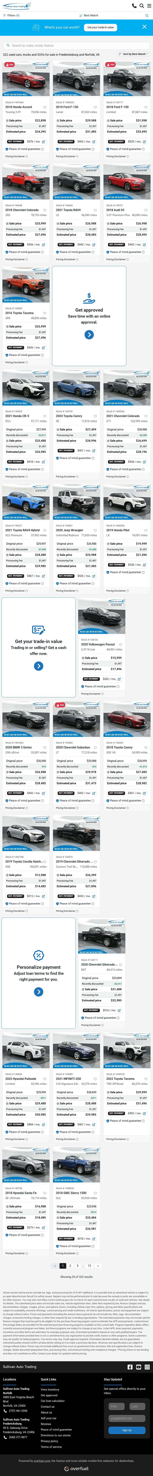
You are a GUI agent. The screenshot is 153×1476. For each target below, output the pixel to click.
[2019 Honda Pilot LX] (127, 502)
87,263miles (89, 112)
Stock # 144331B (115, 1074)
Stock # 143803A (65, 1188)
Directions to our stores (56, 1435)
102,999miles (139, 421)
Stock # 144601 (64, 525)
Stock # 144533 (13, 1074)
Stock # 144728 (13, 1188)
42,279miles (89, 1084)
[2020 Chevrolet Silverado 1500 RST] (101, 936)
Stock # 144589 (64, 1074)
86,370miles (140, 1084)
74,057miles (140, 535)
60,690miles (140, 215)
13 (89, 1266)
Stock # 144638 (13, 205)
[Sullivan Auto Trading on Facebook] (128, 1367)
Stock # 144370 (64, 857)
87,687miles (140, 112)
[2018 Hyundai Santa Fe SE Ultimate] (26, 1164)
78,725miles (39, 215)
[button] (134, 5)
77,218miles (89, 752)
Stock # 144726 (89, 639)
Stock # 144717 (114, 102)
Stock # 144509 (13, 308)
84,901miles (114, 649)
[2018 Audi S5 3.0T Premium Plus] (127, 181)
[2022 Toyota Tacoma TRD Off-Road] (127, 1050)
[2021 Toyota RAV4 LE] (76, 181)
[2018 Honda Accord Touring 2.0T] (26, 78)
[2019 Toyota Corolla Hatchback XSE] (26, 833)
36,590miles (89, 215)
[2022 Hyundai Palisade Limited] (26, 1050)
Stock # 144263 (13, 411)
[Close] (144, 26)
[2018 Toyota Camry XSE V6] (127, 719)
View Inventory (50, 1389)
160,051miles (38, 866)
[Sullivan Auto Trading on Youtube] (137, 1367)
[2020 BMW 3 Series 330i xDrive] (26, 719)
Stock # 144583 (64, 742)
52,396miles (39, 1084)
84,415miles (114, 969)
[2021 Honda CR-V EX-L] (26, 387)
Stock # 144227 (13, 525)
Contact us (47, 1406)
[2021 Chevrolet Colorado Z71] (127, 387)
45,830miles (39, 318)
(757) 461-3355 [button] (18, 1410)
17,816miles (89, 421)
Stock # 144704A (14, 102)
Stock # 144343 (114, 742)
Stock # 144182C (14, 742)
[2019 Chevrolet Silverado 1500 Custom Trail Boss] (76, 833)
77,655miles (89, 535)
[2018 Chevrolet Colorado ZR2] (26, 181)
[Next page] (98, 1266)
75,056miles (39, 112)
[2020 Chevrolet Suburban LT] (76, 719)
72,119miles (39, 1198)
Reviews (46, 1424)
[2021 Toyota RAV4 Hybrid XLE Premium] (26, 502)
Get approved (49, 1395)
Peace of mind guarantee (56, 1429)
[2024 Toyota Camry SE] (76, 387)
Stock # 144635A (115, 525)
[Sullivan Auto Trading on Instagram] (145, 1367)
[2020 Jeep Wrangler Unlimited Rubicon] (76, 502)
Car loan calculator (53, 1401)
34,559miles (140, 752)
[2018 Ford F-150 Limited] (127, 78)
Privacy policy (49, 1441)
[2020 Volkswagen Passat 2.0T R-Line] (101, 616)
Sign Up (127, 1430)
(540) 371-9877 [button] (18, 1437)
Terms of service (51, 1447)
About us (46, 1412)
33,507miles (39, 752)
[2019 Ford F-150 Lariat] (76, 78)
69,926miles (89, 1198)
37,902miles (39, 535)
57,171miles (39, 421)
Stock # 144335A (115, 411)
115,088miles (88, 866)
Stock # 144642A (65, 102)
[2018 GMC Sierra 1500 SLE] (76, 1164)
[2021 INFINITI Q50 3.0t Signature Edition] (76, 1050)
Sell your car (48, 1418)
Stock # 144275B (14, 857)
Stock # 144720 (64, 411)
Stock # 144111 (89, 960)
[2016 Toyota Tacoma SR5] (26, 284)
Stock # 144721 (114, 205)
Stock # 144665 (64, 205)
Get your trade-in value (101, 27)
